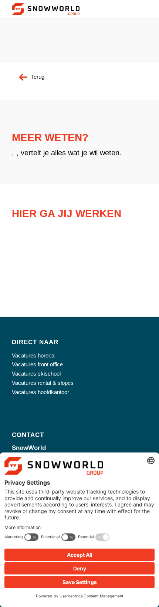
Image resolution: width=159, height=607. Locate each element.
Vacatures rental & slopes (43, 383)
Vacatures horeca (33, 355)
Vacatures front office (37, 364)
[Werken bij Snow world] (46, 9)
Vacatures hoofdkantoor (40, 392)
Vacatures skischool (36, 373)
